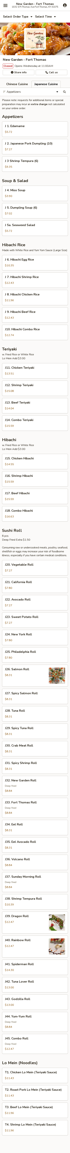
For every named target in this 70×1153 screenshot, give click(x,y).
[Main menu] (5, 5)
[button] (35, 129)
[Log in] (65, 5)
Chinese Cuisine (17, 84)
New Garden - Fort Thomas (35, 4)
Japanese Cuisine (46, 84)
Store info (20, 72)
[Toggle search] (64, 91)
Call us (53, 72)
